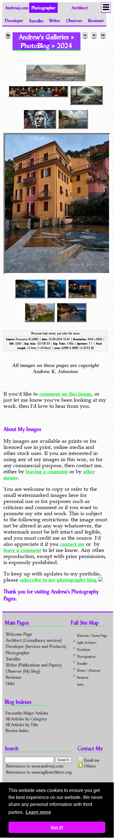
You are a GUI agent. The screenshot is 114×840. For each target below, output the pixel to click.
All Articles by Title (22, 724)
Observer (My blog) (23, 671)
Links (10, 683)
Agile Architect (87, 642)
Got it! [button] (57, 827)
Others (89, 766)
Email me (91, 760)
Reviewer (96, 20)
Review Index (17, 730)
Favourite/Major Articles (27, 713)
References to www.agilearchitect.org (39, 772)
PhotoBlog (35, 45)
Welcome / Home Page (92, 635)
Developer (14, 20)
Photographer (18, 652)
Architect (80, 7)
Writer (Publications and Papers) (34, 665)
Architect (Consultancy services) (34, 640)
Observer (74, 20)
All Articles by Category (26, 719)
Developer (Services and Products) (36, 646)
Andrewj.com (16, 7)
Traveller (36, 20)
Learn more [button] (38, 812)
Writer (54, 20)
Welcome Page (19, 634)
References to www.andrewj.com (34, 766)
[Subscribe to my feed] (100, 580)
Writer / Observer (88, 670)
